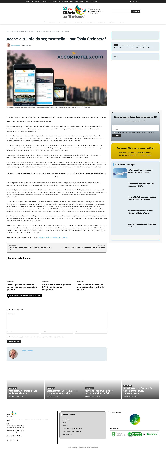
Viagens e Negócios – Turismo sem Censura (53, 237)
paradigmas (143, 47)
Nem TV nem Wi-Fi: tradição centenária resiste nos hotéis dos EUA (90, 287)
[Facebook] (130, 1)
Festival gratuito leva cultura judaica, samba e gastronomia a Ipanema (22, 287)
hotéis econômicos (119, 47)
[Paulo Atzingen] (9, 45)
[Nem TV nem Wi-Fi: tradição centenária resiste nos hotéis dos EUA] (92, 272)
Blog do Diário (18, 32)
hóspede (144, 45)
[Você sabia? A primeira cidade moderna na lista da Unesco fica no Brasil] (25, 382)
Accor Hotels (122, 45)
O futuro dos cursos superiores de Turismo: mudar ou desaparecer (56, 287)
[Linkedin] (136, 1)
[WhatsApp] (147, 35)
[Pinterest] (143, 35)
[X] (139, 1)
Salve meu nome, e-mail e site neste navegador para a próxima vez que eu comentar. (36, 337)
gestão (138, 45)
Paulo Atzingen (15, 45)
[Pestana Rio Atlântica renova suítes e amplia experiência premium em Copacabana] (120, 200)
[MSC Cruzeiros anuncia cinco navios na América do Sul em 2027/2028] (102, 382)
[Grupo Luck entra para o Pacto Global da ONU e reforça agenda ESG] (120, 227)
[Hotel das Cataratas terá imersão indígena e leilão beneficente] (120, 214)
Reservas (150, 47)
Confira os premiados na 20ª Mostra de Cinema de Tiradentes (83, 247)
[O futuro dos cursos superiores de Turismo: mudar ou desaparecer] (57, 272)
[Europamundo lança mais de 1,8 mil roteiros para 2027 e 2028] (120, 187)
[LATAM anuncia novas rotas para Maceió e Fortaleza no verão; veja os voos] (120, 173)
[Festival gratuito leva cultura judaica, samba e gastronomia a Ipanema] (22, 272)
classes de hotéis (131, 45)
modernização (129, 47)
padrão (136, 47)
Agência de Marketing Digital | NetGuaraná (88, 447)
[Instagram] (133, 1)
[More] (152, 35)
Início (9, 32)
